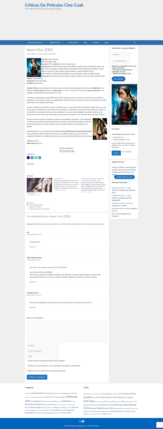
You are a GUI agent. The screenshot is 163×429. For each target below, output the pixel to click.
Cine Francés (117, 397)
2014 (95, 394)
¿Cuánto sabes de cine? (124, 177)
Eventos (73, 401)
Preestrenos (116, 411)
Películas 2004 (97, 405)
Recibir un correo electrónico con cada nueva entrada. (47, 371)
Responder (33, 247)
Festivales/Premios (33, 404)
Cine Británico (124, 394)
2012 (84, 394)
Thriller (104, 414)
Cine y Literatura (40, 397)
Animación (50, 393)
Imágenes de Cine (42, 407)
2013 (88, 394)
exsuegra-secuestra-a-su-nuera (122, 203)
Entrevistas (59, 401)
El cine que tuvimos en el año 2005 (39, 209)
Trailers (59, 413)
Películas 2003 (87, 405)
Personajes (37, 413)
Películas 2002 (133, 401)
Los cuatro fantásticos (69, 90)
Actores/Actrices (39, 393)
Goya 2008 (67, 404)
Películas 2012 (134, 408)
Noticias (75, 407)
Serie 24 (129, 411)
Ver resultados (127, 152)
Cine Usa (31, 205)
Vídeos (64, 413)
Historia (27, 407)
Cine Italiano (128, 397)
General (114, 401)
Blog (85, 42)
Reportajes (50, 413)
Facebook (96, 426)
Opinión (33, 410)
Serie (56, 413)
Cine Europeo (106, 397)
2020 (29, 393)
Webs (69, 413)
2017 (97, 394)
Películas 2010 (118, 408)
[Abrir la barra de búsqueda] (134, 42)
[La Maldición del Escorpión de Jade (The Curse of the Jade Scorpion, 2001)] (94, 185)
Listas (55, 407)
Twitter (90, 426)
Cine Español (32, 397)
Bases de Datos (58, 393)
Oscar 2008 (54, 410)
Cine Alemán (107, 394)
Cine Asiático (115, 394)
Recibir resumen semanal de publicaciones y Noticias (46, 361)
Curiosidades (35, 401)
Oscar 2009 (62, 410)
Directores (44, 401)
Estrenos (31, 203)
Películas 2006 (121, 405)
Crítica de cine (73, 42)
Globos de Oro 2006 (35, 207)
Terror (100, 414)
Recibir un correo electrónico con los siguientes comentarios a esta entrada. (54, 366)
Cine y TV (49, 397)
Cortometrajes (60, 397)
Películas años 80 (96, 411)
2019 (26, 393)
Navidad (119, 401)
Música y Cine (66, 407)
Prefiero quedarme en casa (121, 139)
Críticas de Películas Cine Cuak (54, 5)
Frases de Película (49, 404)
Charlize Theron (31, 193)
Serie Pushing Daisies (93, 414)
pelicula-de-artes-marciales (121, 208)
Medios (60, 407)
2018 (101, 394)
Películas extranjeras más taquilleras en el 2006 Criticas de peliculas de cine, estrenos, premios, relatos (69, 224)
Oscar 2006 (39, 410)
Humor (32, 407)
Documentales (52, 401)
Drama (109, 401)
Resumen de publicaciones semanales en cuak (122, 71)
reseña (123, 411)
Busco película (117, 214)
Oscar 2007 (46, 410)
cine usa (96, 401)
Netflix (123, 401)
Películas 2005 (39, 205)
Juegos (51, 407)
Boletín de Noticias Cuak (122, 73)
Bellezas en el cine (70, 393)
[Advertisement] (81, 26)
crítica (105, 401)
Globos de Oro (60, 404)
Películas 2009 (107, 408)
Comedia (101, 401)
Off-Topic (27, 410)
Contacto (96, 42)
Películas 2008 (95, 408)
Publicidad (44, 413)
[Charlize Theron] (39, 185)
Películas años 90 (106, 411)
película (128, 401)
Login (106, 42)
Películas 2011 (127, 408)
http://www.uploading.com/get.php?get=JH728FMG (48, 267)
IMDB (29, 141)
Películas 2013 (87, 411)
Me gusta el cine (118, 137)
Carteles (27, 397)
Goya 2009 (72, 404)
